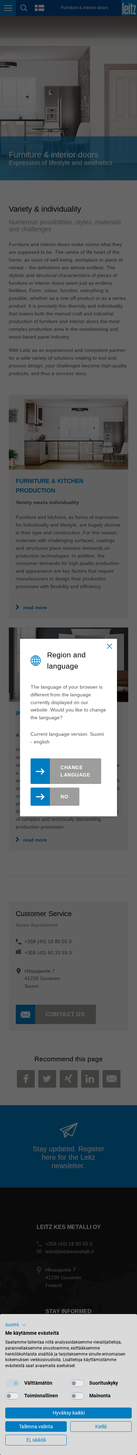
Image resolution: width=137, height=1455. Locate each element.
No (64, 796)
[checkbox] (12, 1383)
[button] (15, 1325)
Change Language (75, 771)
